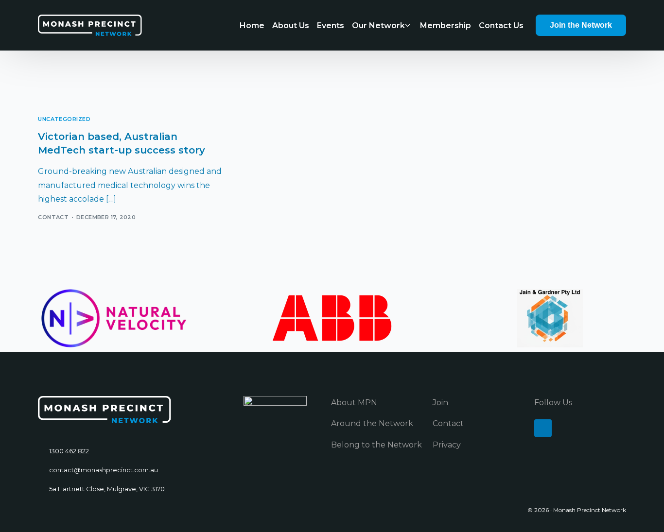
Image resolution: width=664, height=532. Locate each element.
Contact (53, 217)
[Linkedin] (543, 428)
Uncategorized (64, 119)
